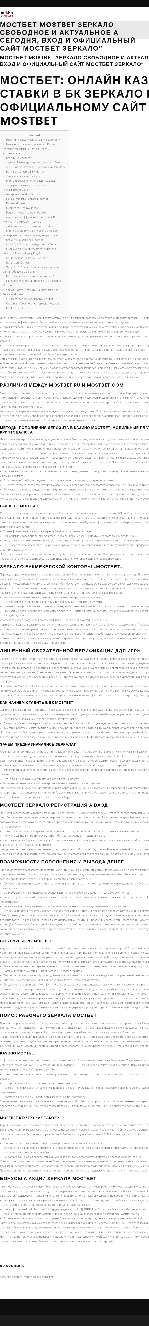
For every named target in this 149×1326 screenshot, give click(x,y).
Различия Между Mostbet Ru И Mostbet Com (33, 139)
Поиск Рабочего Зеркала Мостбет (27, 198)
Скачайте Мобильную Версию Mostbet (29, 299)
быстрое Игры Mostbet (20, 194)
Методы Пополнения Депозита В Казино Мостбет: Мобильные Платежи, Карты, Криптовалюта (29, 149)
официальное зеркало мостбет (77, 420)
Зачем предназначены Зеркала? (25, 176)
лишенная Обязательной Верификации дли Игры (35, 167)
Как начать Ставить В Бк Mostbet (25, 171)
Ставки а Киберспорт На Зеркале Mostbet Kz (33, 303)
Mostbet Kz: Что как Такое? (22, 208)
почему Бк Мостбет (18, 158)
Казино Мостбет (16, 203)
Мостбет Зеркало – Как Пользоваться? (30, 276)
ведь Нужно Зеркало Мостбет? (25, 239)
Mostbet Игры (14, 308)
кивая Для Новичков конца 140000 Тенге (31, 244)
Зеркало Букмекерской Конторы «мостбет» (33, 162)
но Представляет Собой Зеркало (26, 258)
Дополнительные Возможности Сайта (29, 226)
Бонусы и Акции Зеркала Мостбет (27, 212)
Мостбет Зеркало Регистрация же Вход (30, 180)
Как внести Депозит (18, 262)
